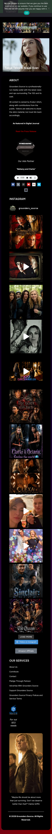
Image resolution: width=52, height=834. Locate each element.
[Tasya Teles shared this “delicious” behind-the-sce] (26, 511)
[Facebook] (13, 184)
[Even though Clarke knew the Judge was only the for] (26, 371)
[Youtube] (28, 184)
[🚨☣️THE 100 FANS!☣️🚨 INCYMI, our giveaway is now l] (26, 301)
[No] (48, 8)
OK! (26, 13)
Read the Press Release (26, 131)
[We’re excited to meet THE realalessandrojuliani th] (26, 580)
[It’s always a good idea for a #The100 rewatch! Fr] (26, 267)
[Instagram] (23, 184)
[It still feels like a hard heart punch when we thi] (26, 406)
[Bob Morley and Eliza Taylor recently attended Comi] (26, 546)
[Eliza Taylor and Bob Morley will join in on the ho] (26, 336)
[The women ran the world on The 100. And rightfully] (26, 615)
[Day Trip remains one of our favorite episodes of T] (26, 232)
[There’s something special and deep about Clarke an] (26, 476)
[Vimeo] (39, 184)
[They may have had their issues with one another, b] (26, 441)
